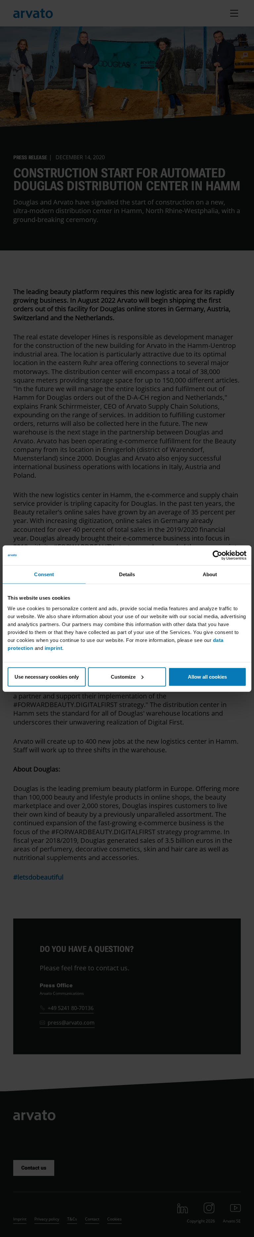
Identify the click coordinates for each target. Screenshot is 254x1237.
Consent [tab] (44, 574)
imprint (54, 648)
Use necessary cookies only (47, 676)
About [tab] (210, 574)
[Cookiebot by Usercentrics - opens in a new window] (217, 555)
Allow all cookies (207, 676)
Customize (123, 676)
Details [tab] (127, 574)
